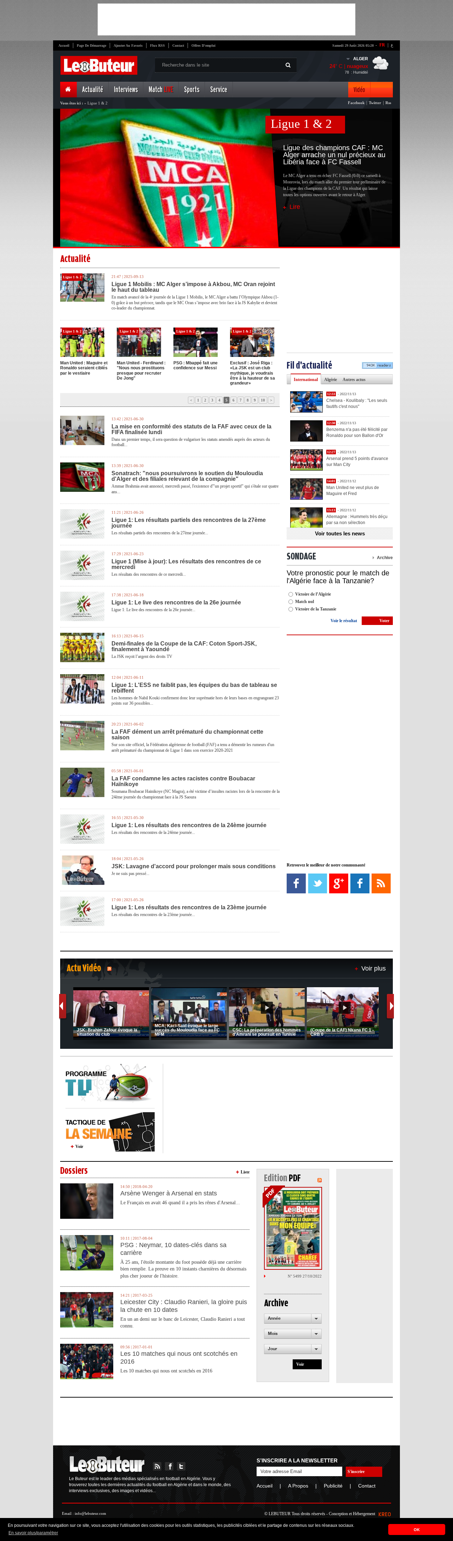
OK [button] (417, 1530)
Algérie (330, 379)
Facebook (356, 103)
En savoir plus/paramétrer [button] (33, 1532)
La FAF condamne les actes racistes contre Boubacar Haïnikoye (183, 781)
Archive (385, 557)
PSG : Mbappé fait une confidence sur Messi (195, 365)
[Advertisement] (226, 19)
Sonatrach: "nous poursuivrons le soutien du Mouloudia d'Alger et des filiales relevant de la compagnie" (187, 476)
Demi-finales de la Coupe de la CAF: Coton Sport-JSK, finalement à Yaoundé (184, 646)
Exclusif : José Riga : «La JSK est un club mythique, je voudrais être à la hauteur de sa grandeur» (252, 373)
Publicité (333, 1486)
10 (263, 400)
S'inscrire (356, 1471)
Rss (388, 103)
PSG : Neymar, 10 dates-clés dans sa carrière (173, 1248)
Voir (79, 1146)
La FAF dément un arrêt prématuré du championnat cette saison (187, 734)
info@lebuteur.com (90, 1513)
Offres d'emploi (203, 45)
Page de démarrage (91, 45)
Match (161, 90)
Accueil (63, 45)
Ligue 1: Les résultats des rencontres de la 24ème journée (188, 825)
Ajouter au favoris (128, 45)
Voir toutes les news (340, 533)
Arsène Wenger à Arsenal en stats (168, 1193)
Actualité (92, 90)
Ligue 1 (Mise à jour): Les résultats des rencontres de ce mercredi (186, 564)
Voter (384, 620)
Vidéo (359, 89)
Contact (178, 45)
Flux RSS (157, 45)
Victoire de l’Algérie (313, 594)
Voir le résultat (344, 620)
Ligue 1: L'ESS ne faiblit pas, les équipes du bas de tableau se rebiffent (194, 688)
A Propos (298, 1486)
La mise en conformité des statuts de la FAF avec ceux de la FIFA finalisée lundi (191, 429)
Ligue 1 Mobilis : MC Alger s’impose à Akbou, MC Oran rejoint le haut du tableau (193, 287)
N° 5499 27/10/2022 (305, 1276)
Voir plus (373, 968)
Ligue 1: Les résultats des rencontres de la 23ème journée (188, 907)
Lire (294, 206)
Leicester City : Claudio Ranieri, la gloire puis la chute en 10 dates (183, 1305)
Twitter (375, 103)
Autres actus (354, 379)
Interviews (126, 90)
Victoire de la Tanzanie (315, 609)
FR (382, 44)
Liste (245, 1172)
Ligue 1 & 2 (301, 124)
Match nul (304, 601)
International (306, 379)
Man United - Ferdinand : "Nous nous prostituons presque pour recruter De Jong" (141, 370)
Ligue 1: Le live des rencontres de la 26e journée (176, 602)
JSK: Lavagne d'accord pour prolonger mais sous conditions (193, 866)
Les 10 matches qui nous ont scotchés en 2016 (178, 1357)
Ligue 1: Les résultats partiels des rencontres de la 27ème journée (188, 523)
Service (218, 90)
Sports (191, 90)
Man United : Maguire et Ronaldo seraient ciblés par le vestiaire (84, 368)
